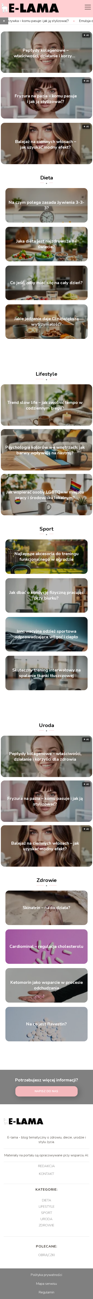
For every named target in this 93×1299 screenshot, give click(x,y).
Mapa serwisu (46, 1283)
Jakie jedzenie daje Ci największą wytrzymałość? (46, 321)
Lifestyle (46, 374)
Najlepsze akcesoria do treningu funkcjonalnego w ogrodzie (46, 556)
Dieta (46, 177)
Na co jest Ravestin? (46, 1024)
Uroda (46, 725)
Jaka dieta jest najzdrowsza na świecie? (46, 244)
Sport (46, 528)
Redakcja (46, 1166)
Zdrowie (47, 880)
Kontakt (46, 1174)
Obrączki (46, 1255)
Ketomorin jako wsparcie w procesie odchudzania (46, 985)
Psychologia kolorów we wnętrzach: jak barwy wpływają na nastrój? (45, 450)
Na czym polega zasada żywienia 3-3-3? (46, 205)
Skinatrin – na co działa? (46, 908)
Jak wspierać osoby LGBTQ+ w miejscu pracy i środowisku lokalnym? (45, 495)
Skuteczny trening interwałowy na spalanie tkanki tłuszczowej (46, 673)
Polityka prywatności (46, 1275)
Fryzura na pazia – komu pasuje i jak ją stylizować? (45, 98)
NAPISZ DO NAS (46, 1091)
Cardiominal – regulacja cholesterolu (46, 946)
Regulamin (46, 1292)
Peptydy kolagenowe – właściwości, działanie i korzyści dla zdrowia (45, 53)
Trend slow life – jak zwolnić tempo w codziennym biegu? (45, 405)
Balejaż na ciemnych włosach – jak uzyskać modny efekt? (45, 144)
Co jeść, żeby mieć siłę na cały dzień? (46, 283)
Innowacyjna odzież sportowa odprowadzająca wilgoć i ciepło (46, 634)
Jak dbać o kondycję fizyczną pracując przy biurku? (46, 595)
